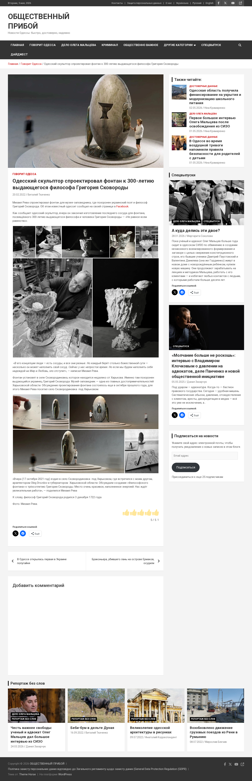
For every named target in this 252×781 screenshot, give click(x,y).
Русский (197, 3)
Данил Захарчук (197, 381)
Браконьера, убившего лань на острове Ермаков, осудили (123, 561)
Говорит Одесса (43, 45)
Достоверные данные (203, 86)
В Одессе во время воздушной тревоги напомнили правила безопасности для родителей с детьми (214, 149)
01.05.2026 (195, 131)
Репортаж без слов (28, 683)
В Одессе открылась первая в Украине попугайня (42, 561)
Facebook (122, 206)
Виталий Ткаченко (39, 194)
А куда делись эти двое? (196, 230)
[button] (24, 242)
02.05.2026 (195, 107)
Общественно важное (140, 45)
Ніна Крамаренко (214, 107)
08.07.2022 (196, 741)
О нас (169, 3)
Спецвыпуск (211, 45)
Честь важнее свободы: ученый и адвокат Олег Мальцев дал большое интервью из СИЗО (31, 735)
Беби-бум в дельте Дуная (92, 728)
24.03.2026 (17, 746)
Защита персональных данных (144, 3)
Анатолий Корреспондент (161, 737)
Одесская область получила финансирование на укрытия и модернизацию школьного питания (215, 96)
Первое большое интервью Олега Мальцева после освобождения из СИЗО (212, 122)
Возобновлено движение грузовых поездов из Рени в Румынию (214, 732)
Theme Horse (27, 774)
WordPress (65, 774)
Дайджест (19, 54)
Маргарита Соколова (200, 235)
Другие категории (178, 45)
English (209, 3)
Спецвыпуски (183, 175)
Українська (182, 3)
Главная (17, 45)
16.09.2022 (76, 732)
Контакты (117, 3)
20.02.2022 (19, 194)
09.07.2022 (136, 737)
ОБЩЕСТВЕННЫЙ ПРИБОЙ (47, 763)
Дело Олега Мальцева (78, 45)
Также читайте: (188, 79)
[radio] (126, 513)
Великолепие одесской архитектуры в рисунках (151, 730)
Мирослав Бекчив (216, 741)
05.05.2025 (178, 381)
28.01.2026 (178, 235)
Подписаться (185, 467)
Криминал (110, 45)
